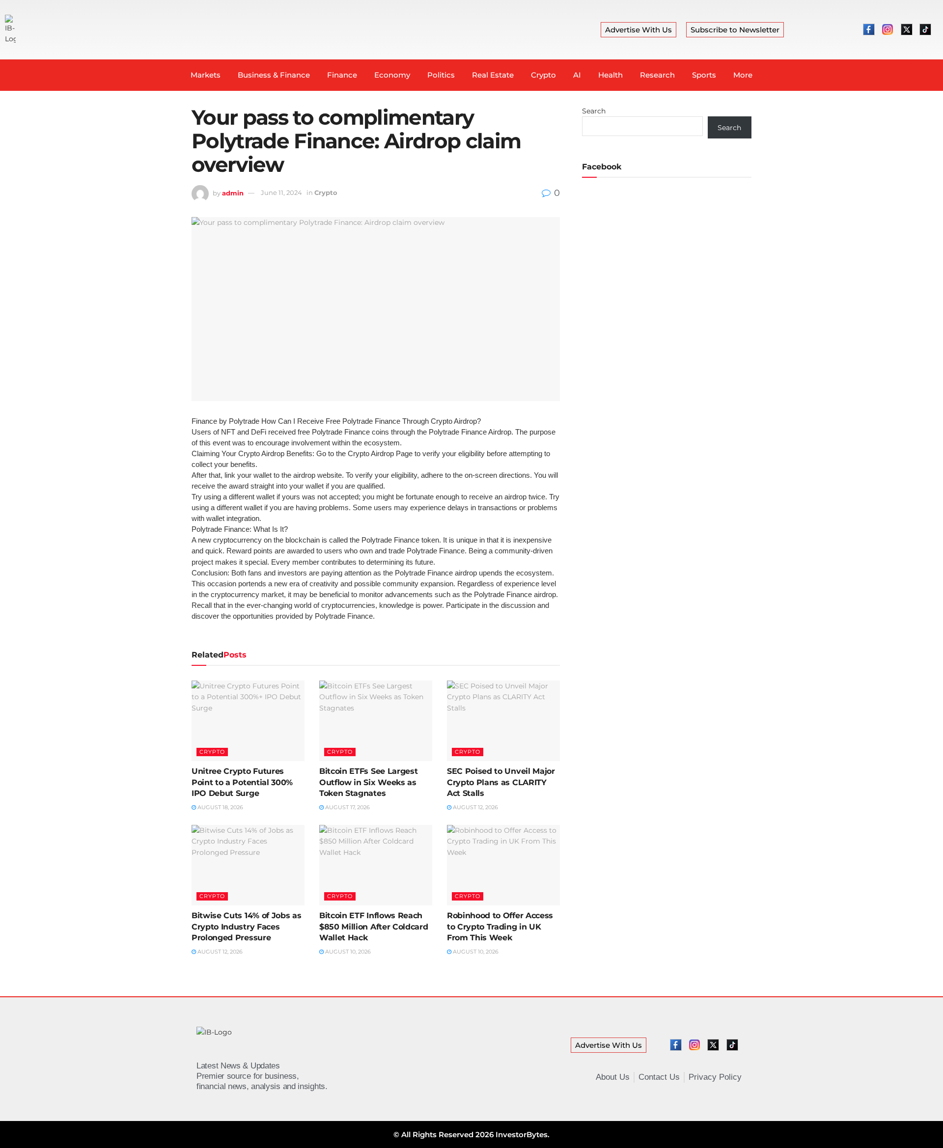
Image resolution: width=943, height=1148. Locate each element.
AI (577, 75)
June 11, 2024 (281, 192)
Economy (392, 75)
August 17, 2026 (347, 807)
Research (657, 75)
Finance (342, 75)
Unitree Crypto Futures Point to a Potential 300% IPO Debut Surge (242, 782)
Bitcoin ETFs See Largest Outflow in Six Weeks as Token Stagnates (368, 782)
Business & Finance (274, 75)
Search (594, 111)
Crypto (543, 75)
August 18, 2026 (219, 807)
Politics (441, 75)
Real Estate (493, 75)
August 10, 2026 (347, 951)
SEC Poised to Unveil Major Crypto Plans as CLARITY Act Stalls (501, 782)
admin (233, 192)
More (742, 75)
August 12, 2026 (474, 807)
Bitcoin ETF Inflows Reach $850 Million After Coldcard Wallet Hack (373, 926)
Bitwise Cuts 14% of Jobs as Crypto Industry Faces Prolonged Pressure (246, 926)
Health (610, 75)
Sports (704, 75)
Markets (206, 75)
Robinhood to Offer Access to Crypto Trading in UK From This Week (500, 926)
